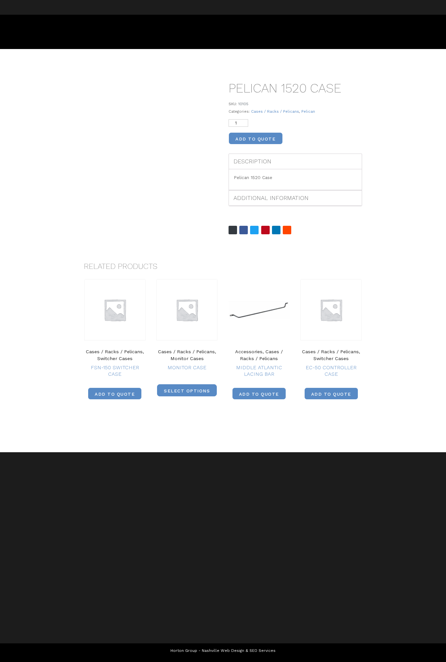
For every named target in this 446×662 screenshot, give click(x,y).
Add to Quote (255, 138)
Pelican (308, 111)
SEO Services (262, 650)
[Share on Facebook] (243, 230)
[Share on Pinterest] (265, 230)
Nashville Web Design (223, 650)
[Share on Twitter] (254, 230)
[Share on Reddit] (287, 230)
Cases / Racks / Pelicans (275, 111)
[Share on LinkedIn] (276, 230)
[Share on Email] (233, 230)
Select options (187, 390)
